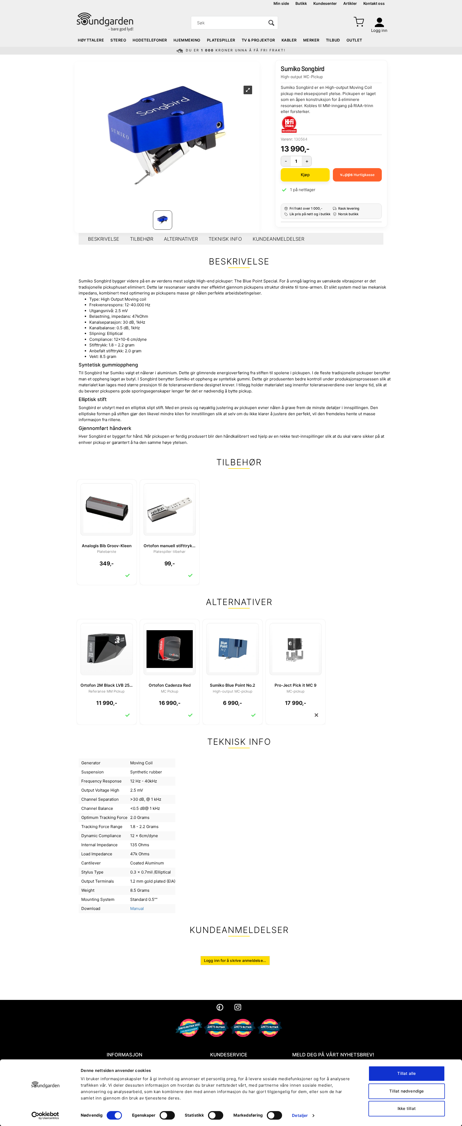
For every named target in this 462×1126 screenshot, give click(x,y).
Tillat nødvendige (406, 1091)
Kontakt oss (374, 3)
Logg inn (379, 30)
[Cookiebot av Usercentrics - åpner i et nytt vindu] (45, 1116)
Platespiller (221, 40)
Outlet (354, 40)
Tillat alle (406, 1073)
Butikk (301, 3)
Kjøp (305, 174)
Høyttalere (91, 40)
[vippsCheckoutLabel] (357, 175)
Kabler (289, 40)
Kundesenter (325, 3)
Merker (311, 40)
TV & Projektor (258, 40)
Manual (137, 908)
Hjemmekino (187, 40)
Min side (281, 3)
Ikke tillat (407, 1108)
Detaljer (300, 1115)
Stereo (118, 40)
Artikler (350, 3)
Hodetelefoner (150, 40)
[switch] (167, 1115)
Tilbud (333, 40)
